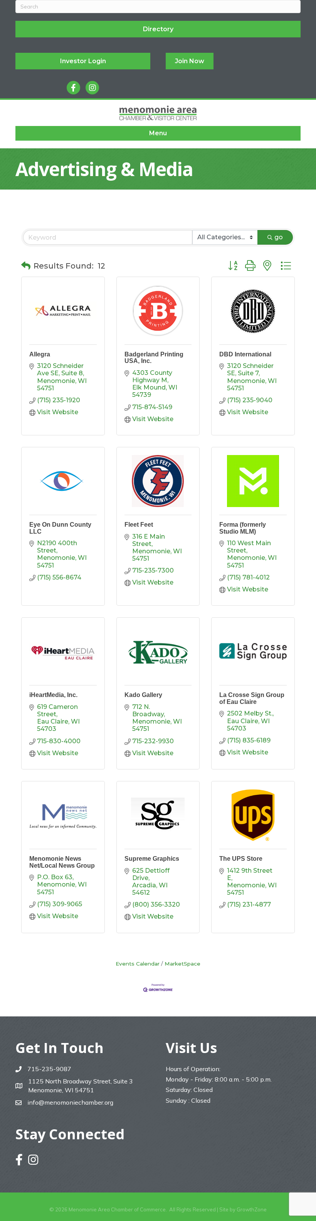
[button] (25, 266)
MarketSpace (182, 964)
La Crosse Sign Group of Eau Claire (251, 698)
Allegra (39, 354)
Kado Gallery (143, 695)
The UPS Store (240, 858)
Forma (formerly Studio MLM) (242, 528)
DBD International (245, 354)
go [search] (278, 237)
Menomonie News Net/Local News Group (62, 862)
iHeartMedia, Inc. (53, 695)
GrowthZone (252, 1209)
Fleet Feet (138, 524)
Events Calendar (138, 964)
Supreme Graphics (151, 858)
